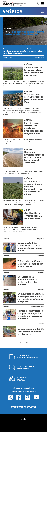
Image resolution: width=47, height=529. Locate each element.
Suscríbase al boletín (23, 407)
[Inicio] (14, 4)
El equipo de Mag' (22, 378)
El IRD (23, 419)
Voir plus (22, 343)
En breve (8, 58)
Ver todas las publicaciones (27, 356)
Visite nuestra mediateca (25, 367)
